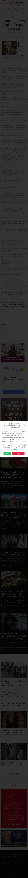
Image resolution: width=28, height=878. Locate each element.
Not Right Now (18, 454)
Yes (7, 454)
